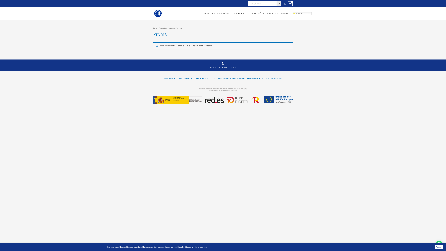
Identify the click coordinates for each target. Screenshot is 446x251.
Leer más (203, 247)
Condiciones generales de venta (223, 78)
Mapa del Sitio (276, 78)
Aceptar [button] (439, 247)
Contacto (286, 13)
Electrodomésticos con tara (227, 13)
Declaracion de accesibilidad (257, 78)
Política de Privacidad (199, 78)
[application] (243, 13)
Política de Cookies (182, 78)
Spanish (298, 13)
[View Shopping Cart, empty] (290, 3)
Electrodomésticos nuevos (261, 13)
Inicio (206, 13)
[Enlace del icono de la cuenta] (285, 3)
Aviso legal (168, 78)
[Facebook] (223, 63)
